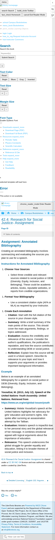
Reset (4, 75)
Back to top (6, 473)
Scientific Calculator (13, 146)
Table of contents (12, 234)
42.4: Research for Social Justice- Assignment (21, 459)
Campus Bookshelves (34, 213)
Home (14, 213)
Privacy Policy (7, 524)
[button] (9, 165)
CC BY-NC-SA (15, 462)
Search (5, 537)
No (16, 496)
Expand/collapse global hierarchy (4, 213)
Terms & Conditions (22, 524)
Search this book (7, 49)
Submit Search (8, 57)
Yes (6, 496)
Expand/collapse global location (52, 212)
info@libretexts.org (11, 530)
